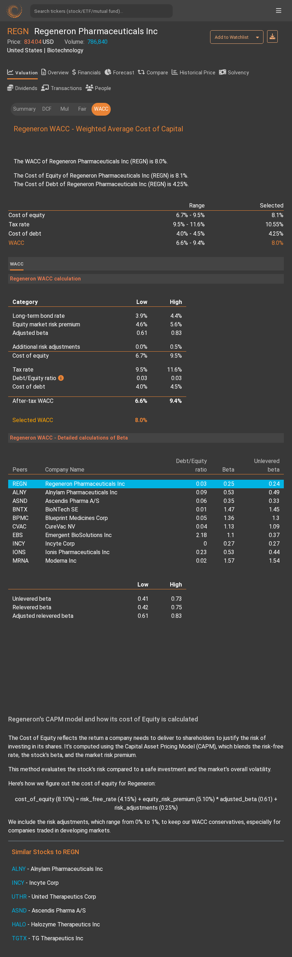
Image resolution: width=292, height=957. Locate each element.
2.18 (201, 535)
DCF (46, 109)
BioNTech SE (61, 509)
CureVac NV (60, 526)
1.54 (274, 560)
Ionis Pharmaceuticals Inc (77, 552)
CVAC (19, 526)
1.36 (229, 518)
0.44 (274, 552)
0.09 (201, 492)
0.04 (201, 526)
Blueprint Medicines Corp (76, 518)
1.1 (230, 535)
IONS (19, 552)
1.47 (229, 509)
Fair (82, 109)
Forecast (123, 73)
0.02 (201, 560)
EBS (17, 535)
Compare (157, 73)
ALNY (19, 492)
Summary (24, 109)
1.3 (276, 518)
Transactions (66, 88)
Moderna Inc (61, 560)
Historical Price (197, 73)
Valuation (26, 72)
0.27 (229, 543)
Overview (58, 73)
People (103, 88)
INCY (18, 543)
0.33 (274, 501)
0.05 (201, 518)
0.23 (201, 552)
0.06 (201, 501)
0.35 (229, 501)
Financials (89, 73)
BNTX (19, 509)
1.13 (229, 526)
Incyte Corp (60, 543)
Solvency (238, 73)
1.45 (274, 509)
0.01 (201, 509)
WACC (101, 109)
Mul (65, 109)
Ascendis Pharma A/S (72, 501)
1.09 (274, 526)
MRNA (20, 560)
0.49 (274, 492)
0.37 (274, 535)
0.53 (229, 492)
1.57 (229, 560)
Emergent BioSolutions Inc (78, 535)
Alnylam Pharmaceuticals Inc (81, 492)
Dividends (26, 88)
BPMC (20, 518)
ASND (19, 501)
